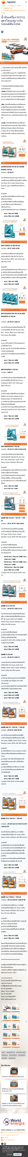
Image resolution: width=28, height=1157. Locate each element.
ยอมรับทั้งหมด (17, 1154)
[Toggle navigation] (26, 2)
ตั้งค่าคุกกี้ (9, 1154)
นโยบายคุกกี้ (10, 1151)
